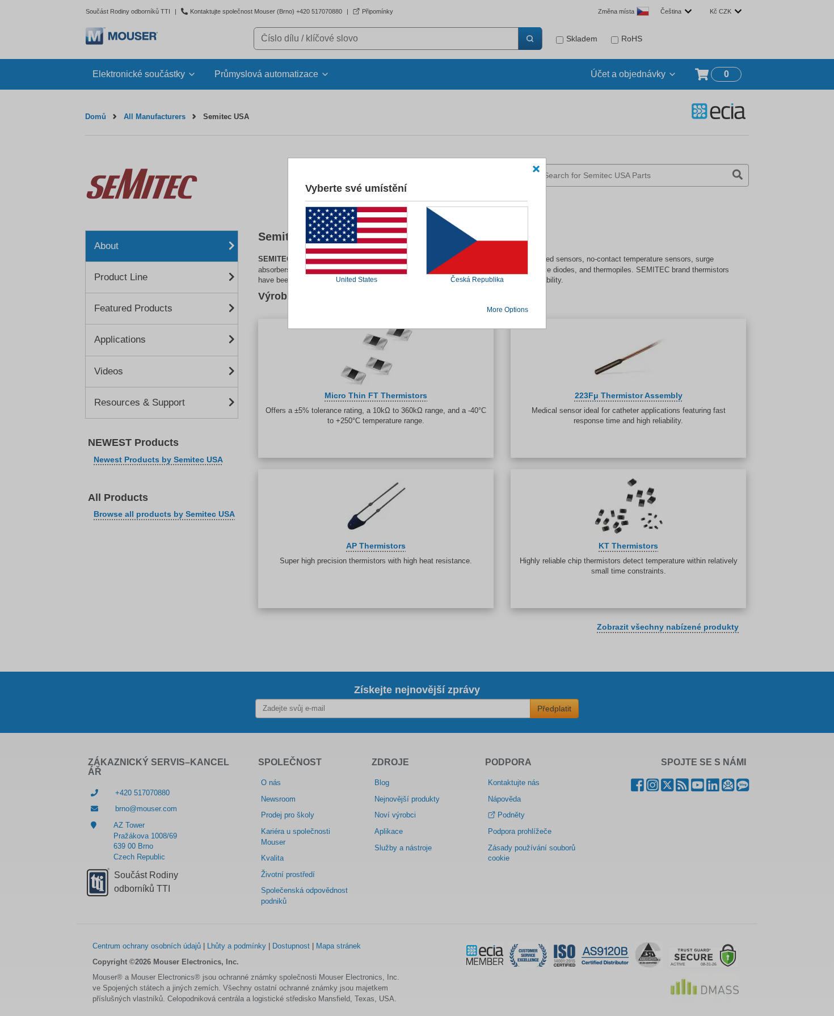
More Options (507, 310)
